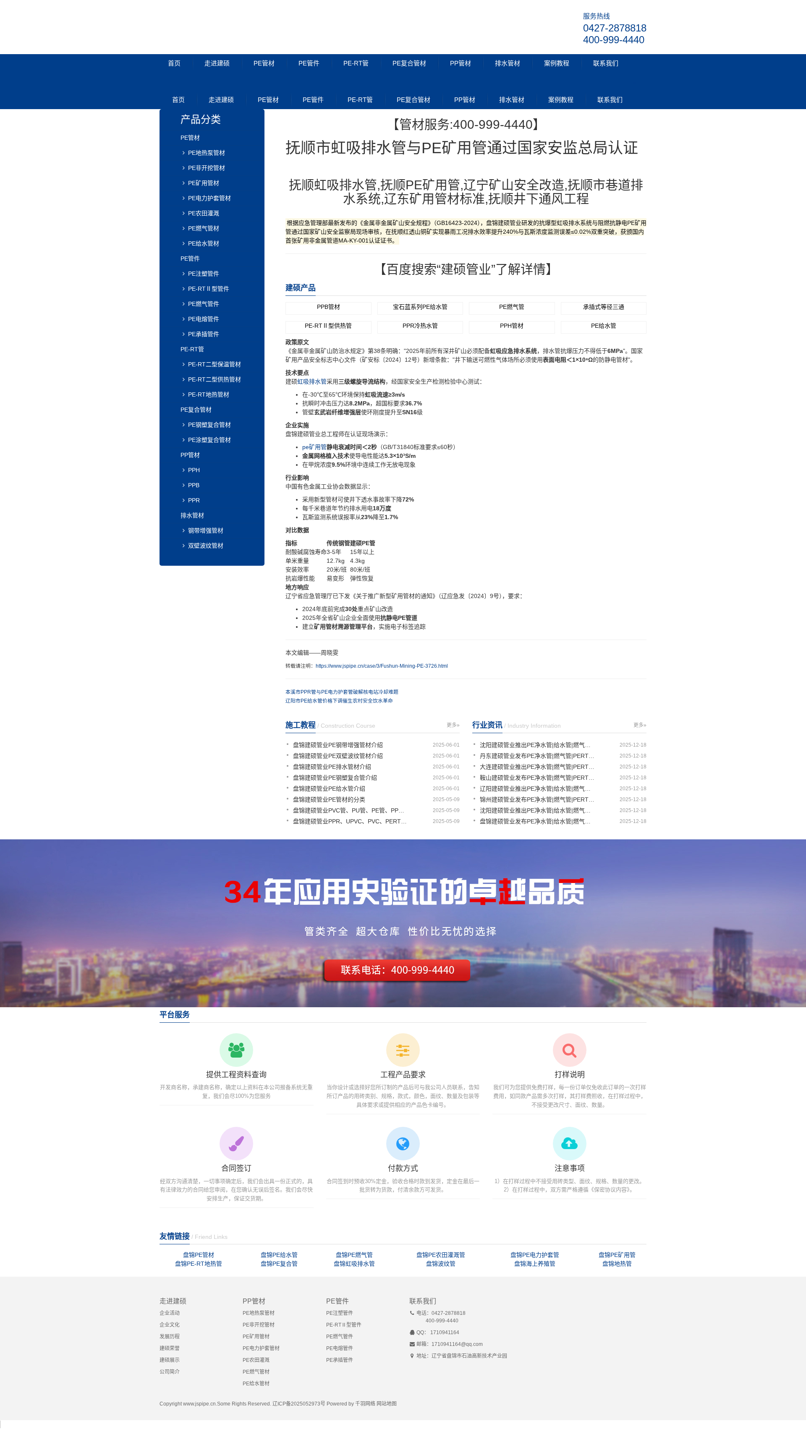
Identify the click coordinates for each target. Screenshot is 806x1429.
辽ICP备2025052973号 (298, 1404)
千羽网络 (365, 1404)
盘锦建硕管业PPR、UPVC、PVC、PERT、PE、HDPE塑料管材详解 (351, 821)
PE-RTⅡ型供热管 (328, 325)
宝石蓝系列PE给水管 (420, 306)
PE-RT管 (356, 63)
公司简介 (170, 1372)
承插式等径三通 (603, 306)
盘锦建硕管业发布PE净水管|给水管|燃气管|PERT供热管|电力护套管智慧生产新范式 (538, 821)
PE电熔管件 (203, 319)
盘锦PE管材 (198, 1254)
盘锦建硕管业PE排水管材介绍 (332, 766)
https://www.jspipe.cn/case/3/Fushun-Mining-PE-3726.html (382, 666)
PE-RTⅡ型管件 (208, 288)
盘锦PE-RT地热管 (198, 1263)
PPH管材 (511, 325)
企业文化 (170, 1325)
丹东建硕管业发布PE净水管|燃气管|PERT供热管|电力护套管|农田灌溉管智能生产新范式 (538, 755)
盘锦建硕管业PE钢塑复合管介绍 (335, 777)
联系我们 (605, 63)
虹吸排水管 (312, 381)
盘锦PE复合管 (279, 1263)
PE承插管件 (203, 334)
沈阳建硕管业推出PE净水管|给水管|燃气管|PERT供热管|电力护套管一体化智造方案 (538, 810)
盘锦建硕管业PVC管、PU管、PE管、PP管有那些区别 (351, 810)
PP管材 (460, 63)
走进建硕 (217, 63)
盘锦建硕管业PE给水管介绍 (329, 788)
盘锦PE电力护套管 (534, 1254)
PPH (194, 470)
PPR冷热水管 (420, 325)
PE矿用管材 (203, 183)
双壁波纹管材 (205, 545)
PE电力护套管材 (209, 198)
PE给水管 (603, 325)
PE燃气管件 (203, 303)
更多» (453, 725)
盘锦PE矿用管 (617, 1254)
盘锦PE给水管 (279, 1254)
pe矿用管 (314, 447)
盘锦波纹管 (440, 1263)
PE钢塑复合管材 (209, 424)
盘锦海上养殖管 (534, 1263)
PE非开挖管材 (206, 168)
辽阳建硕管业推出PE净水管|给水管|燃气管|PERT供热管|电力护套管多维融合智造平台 (538, 788)
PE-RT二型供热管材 (214, 379)
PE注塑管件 (203, 273)
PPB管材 (328, 306)
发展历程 (170, 1337)
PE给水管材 (203, 243)
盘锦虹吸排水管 (354, 1263)
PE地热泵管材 (206, 152)
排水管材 (507, 63)
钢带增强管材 (205, 530)
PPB (193, 485)
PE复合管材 (409, 63)
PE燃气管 (511, 306)
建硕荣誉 (170, 1348)
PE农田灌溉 (203, 213)
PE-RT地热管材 (208, 394)
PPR (194, 500)
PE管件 (308, 63)
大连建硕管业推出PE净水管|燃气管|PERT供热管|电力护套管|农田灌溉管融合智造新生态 (538, 766)
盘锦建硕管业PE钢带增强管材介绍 (338, 745)
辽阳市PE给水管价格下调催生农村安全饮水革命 (339, 701)
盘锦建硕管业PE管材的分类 (329, 799)
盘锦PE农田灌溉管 (440, 1254)
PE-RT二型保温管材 (214, 364)
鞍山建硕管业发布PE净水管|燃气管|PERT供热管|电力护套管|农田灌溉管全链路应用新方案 (538, 777)
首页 (174, 63)
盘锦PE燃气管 (354, 1254)
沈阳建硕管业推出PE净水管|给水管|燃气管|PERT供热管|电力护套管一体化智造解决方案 (538, 745)
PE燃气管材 (203, 228)
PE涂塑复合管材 (209, 439)
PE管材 (264, 63)
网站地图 (387, 1404)
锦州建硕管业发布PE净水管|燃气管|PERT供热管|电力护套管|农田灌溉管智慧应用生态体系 (538, 799)
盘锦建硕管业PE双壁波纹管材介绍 (338, 755)
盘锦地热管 (617, 1263)
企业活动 (170, 1313)
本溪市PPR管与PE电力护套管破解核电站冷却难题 (341, 692)
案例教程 (556, 63)
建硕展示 (170, 1360)
